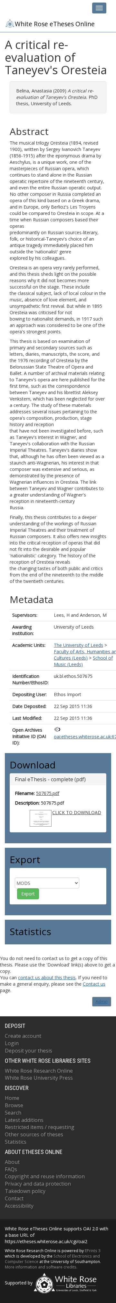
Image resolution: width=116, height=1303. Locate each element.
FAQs (11, 1169)
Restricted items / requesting (39, 1127)
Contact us (94, 984)
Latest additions (24, 1120)
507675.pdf (47, 793)
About (12, 1161)
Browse (14, 1105)
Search (13, 1112)
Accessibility (19, 1205)
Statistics (15, 1141)
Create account (23, 1035)
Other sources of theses (34, 1134)
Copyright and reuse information (45, 1176)
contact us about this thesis (47, 977)
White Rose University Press (39, 1077)
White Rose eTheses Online (55, 24)
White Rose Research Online (39, 1070)
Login (12, 1043)
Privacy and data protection (38, 1183)
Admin (102, 1001)
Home (12, 1097)
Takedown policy (25, 1191)
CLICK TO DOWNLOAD (76, 812)
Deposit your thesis (28, 1050)
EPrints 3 (93, 1250)
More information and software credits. (41, 1266)
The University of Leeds (78, 645)
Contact (14, 1198)
